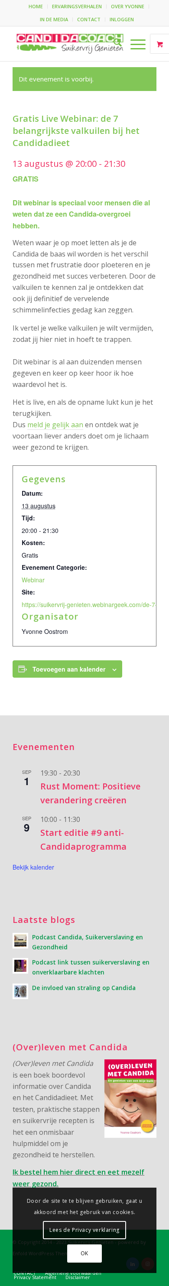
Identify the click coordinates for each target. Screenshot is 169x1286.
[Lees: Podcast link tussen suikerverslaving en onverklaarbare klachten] (20, 966)
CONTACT (89, 19)
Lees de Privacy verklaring (84, 1230)
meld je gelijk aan (55, 424)
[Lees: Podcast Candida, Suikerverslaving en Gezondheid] (20, 940)
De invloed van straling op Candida (84, 988)
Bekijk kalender (33, 867)
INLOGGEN (122, 19)
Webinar (33, 579)
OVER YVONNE (127, 6)
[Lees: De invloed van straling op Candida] (20, 991)
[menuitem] (36, 6)
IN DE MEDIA (54, 19)
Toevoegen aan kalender (68, 669)
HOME (36, 6)
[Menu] (134, 43)
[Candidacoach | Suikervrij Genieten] (70, 43)
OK (84, 1253)
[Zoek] (113, 43)
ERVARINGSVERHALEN (77, 6)
